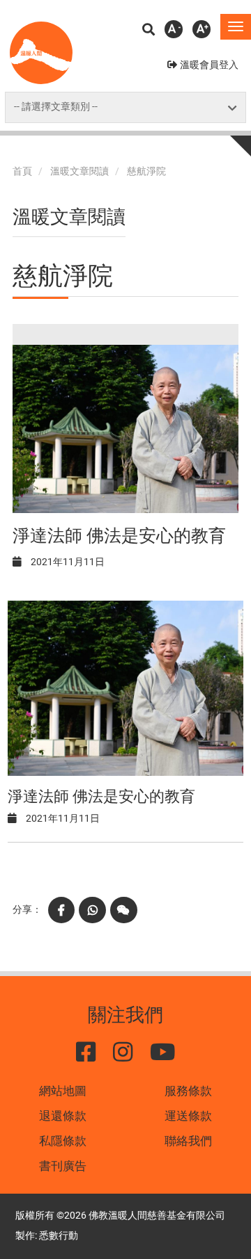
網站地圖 (62, 1091)
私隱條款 (62, 1141)
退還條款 (62, 1116)
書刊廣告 (62, 1166)
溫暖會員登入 (209, 65)
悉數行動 (58, 1236)
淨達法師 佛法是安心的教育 (119, 536)
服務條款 (188, 1091)
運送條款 (188, 1116)
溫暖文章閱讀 (79, 171)
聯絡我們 (188, 1141)
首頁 (22, 171)
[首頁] (41, 53)
